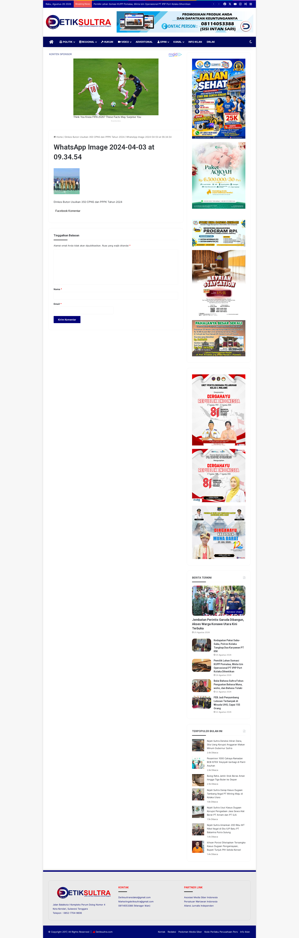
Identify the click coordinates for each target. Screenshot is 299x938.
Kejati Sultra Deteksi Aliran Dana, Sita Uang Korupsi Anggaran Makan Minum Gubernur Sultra (226, 744)
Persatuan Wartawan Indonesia (200, 901)
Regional (87, 41)
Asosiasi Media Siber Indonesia (201, 897)
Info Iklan (195, 41)
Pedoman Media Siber (190, 931)
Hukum (108, 41)
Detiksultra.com (104, 931)
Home (59, 137)
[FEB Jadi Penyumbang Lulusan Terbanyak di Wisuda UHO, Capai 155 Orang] (201, 702)
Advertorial (144, 41)
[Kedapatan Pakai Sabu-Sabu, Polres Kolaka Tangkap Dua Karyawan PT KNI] (201, 645)
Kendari (62, 908)
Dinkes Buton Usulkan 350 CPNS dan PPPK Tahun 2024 (94, 137)
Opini (163, 41)
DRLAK (211, 41)
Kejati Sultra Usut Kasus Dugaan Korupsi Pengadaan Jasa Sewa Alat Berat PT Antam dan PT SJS (225, 811)
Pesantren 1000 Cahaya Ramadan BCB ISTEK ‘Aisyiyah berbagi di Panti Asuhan (226, 762)
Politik (67, 41)
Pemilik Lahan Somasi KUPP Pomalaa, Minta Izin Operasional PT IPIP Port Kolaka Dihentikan (142, 4)
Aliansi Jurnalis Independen (199, 905)
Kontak (161, 931)
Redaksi (172, 931)
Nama (58, 289)
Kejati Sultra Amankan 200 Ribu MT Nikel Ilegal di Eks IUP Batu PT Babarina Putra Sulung (225, 829)
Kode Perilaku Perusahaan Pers (221, 931)
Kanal (177, 41)
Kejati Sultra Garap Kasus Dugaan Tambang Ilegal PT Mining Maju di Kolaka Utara (225, 794)
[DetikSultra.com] (78, 22)
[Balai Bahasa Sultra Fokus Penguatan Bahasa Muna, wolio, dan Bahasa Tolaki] (201, 685)
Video (125, 41)
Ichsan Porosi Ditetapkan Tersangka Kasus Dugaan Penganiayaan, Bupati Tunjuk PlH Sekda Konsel (226, 846)
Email (58, 304)
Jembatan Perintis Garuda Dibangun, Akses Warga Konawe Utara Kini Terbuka (218, 624)
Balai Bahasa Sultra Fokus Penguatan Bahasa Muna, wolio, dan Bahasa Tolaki (228, 684)
